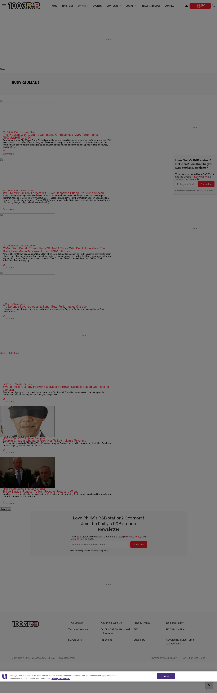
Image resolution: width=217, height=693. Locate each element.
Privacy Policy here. (61, 678)
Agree (166, 676)
